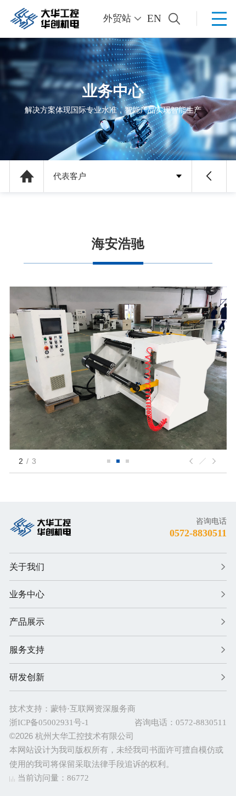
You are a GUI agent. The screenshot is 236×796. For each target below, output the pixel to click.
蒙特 (58, 708)
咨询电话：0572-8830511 (180, 722)
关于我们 (26, 566)
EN (154, 18)
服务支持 (26, 649)
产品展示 (26, 621)
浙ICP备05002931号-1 (49, 722)
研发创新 (26, 677)
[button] (108, 461)
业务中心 (26, 594)
